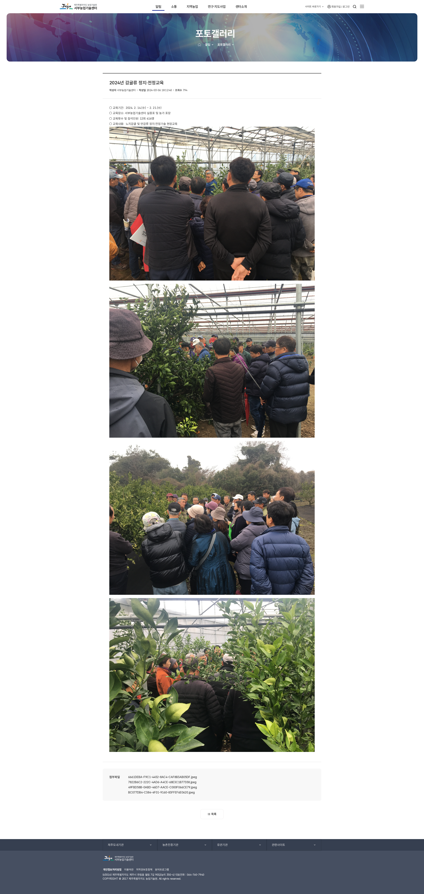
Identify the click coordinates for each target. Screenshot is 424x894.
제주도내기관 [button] (116, 845)
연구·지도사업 (217, 7)
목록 (213, 814)
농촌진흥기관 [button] (170, 845)
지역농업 (192, 7)
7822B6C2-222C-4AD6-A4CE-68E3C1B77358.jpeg (162, 782)
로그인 (346, 6)
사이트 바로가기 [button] (313, 6)
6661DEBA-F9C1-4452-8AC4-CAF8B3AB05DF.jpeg (162, 777)
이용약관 (128, 869)
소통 (174, 7)
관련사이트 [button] (278, 845)
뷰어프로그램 (162, 869)
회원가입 (336, 6)
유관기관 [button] (222, 845)
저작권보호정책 (144, 869)
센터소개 (241, 7)
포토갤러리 (224, 44)
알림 (158, 7)
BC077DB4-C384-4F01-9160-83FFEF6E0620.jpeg (161, 792)
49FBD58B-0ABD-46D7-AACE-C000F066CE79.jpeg (162, 787)
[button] (362, 6)
